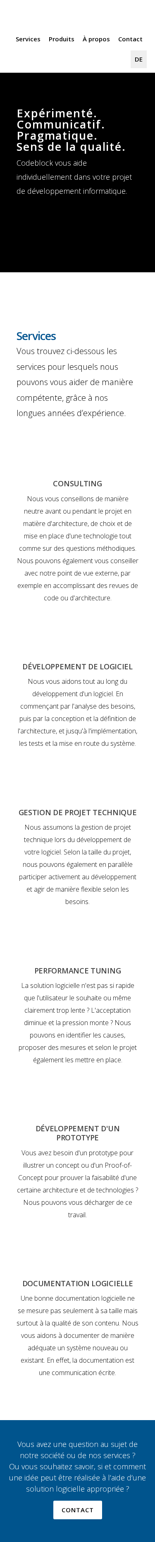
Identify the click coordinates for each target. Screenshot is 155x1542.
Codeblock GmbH (45, 16)
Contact (78, 1510)
